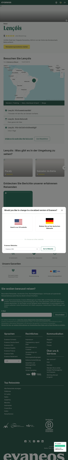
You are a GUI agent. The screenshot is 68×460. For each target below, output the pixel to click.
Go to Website (48, 249)
